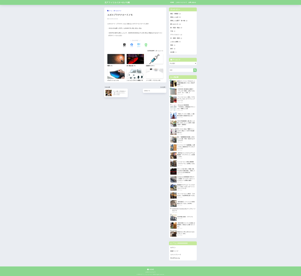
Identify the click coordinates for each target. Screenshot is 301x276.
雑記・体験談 (175, 13)
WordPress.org (175, 258)
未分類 (173, 52)
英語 (172, 45)
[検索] (195, 70)
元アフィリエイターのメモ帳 (117, 2)
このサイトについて (181, 2)
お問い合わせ (192, 2)
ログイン (173, 247)
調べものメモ (159, 50)
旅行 (172, 48)
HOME (172, 2)
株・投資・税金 (176, 27)
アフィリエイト (176, 34)
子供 (172, 31)
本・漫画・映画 (176, 38)
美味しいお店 (175, 17)
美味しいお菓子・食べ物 (178, 20)
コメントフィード (175, 254)
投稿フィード (174, 251)
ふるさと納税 (175, 41)
